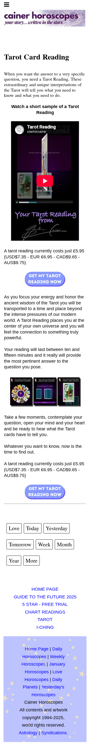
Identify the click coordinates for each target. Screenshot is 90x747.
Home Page (36, 648)
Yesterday (57, 528)
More (32, 560)
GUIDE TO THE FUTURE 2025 (45, 596)
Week (44, 544)
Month (64, 544)
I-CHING (45, 627)
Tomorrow (20, 544)
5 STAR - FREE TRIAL (45, 604)
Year (14, 560)
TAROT (45, 619)
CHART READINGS (45, 612)
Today (32, 528)
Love (14, 528)
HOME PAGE (45, 589)
